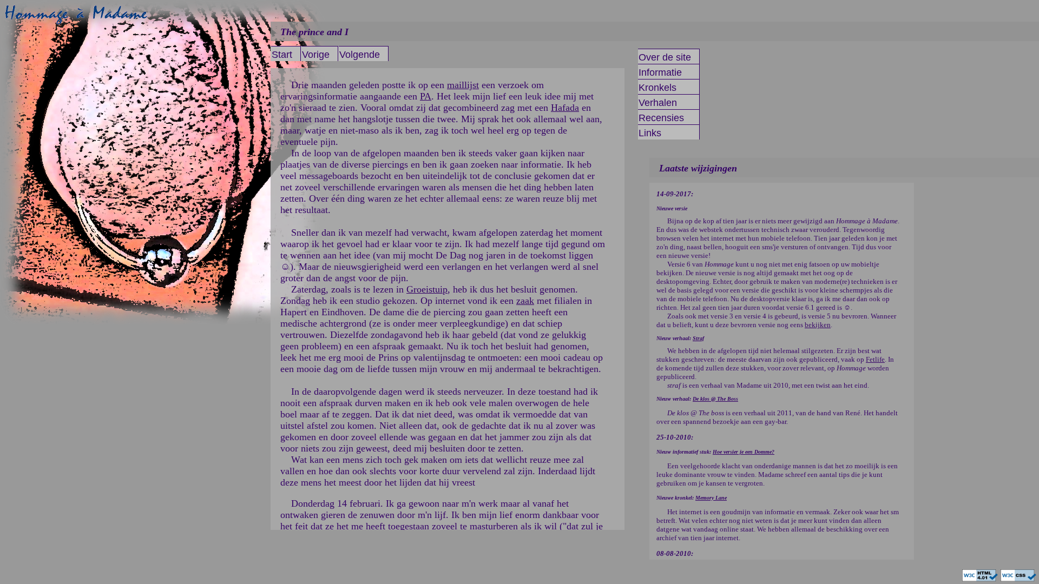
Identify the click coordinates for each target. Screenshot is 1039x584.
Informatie (660, 72)
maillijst (463, 84)
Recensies (661, 117)
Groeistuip (427, 289)
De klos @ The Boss (715, 399)
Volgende (359, 54)
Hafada (565, 107)
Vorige (316, 54)
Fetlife (875, 359)
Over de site (665, 57)
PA (425, 96)
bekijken (818, 325)
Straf (698, 338)
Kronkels (657, 87)
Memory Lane (711, 498)
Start (282, 54)
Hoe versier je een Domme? (743, 452)
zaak (525, 300)
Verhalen (658, 102)
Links (650, 133)
